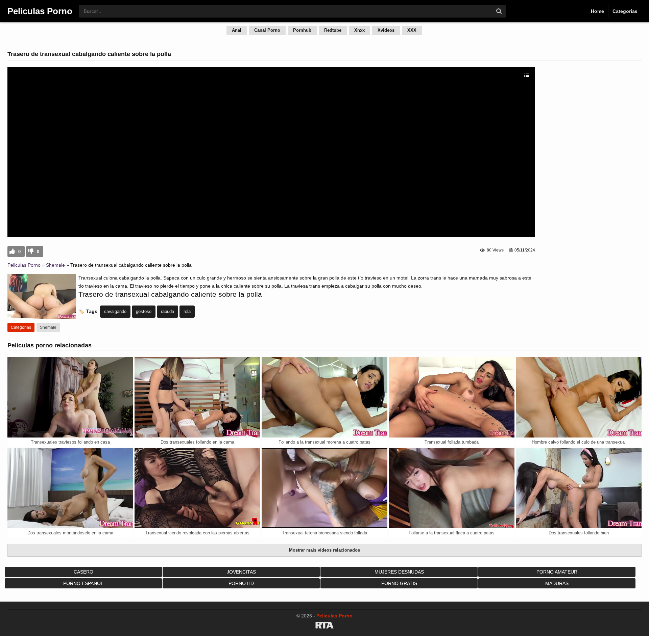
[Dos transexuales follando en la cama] (197, 397)
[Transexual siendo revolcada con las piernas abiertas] (197, 488)
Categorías (625, 11)
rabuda (167, 311)
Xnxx (359, 30)
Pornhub (302, 30)
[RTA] (324, 626)
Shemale (55, 265)
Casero (83, 572)
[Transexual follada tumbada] (451, 397)
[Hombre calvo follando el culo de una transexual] (579, 397)
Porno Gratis (399, 583)
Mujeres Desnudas (399, 572)
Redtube (332, 30)
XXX (411, 30)
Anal (236, 30)
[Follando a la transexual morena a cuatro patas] (324, 397)
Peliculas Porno (24, 265)
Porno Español (83, 583)
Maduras (557, 583)
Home (597, 11)
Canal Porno (267, 30)
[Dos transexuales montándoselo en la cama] (70, 488)
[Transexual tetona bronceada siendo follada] (324, 488)
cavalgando (115, 311)
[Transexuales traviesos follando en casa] (70, 397)
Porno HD (241, 583)
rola (187, 311)
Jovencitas (241, 572)
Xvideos (386, 30)
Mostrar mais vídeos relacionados (324, 550)
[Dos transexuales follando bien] (579, 488)
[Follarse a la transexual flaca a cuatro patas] (451, 488)
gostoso (143, 311)
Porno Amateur (556, 572)
